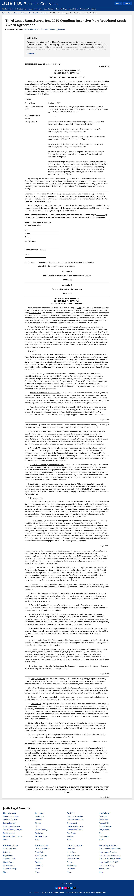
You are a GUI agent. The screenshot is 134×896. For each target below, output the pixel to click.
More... (5, 840)
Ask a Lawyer (20, 9)
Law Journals (104, 830)
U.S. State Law (41, 845)
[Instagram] (65, 888)
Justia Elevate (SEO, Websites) (110, 859)
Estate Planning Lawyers (12, 830)
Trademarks (72, 865)
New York (39, 865)
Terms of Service (71, 892)
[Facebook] (62, 888)
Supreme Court (9, 859)
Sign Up (127, 3)
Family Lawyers (9, 833)
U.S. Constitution (9, 849)
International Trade (74, 830)
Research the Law (35, 9)
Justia (4, 13)
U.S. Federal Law (10, 845)
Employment (72, 823)
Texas (37, 869)
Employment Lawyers (11, 826)
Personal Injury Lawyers (12, 836)
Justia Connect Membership (110, 849)
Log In (118, 3)
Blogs (101, 833)
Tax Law (70, 836)
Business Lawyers (10, 820)
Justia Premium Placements (109, 855)
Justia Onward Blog (106, 865)
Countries (71, 869)
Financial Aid (104, 823)
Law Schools (49, 9)
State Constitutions (42, 849)
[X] (74, 888)
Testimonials (104, 869)
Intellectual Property (75, 826)
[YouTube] (59, 888)
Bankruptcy (39, 816)
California (39, 859)
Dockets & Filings (10, 869)
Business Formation (75, 816)
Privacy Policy (84, 892)
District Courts (9, 865)
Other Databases (75, 845)
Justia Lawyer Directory (108, 852)
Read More (30, 53)
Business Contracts (20, 13)
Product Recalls (73, 859)
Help (62, 892)
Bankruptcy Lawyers (11, 816)
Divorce (38, 823)
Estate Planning (41, 830)
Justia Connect (33, 892)
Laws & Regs (61, 9)
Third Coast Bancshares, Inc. (38, 13)
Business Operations (75, 820)
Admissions (103, 820)
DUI (36, 826)
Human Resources (31, 29)
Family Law (39, 833)
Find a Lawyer (7, 9)
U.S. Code (6, 852)
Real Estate (71, 833)
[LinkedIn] (56, 888)
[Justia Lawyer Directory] (77, 888)
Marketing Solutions (88, 9)
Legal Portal (45, 892)
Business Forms (73, 855)
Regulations (8, 855)
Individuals (40, 813)
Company (55, 892)
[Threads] (68, 888)
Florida (37, 862)
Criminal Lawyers (10, 823)
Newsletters (73, 9)
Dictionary (103, 816)
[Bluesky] (71, 888)
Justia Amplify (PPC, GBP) (108, 862)
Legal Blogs (71, 852)
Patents (70, 862)
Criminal (38, 820)
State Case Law (41, 855)
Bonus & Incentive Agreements (53, 29)
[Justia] (12, 3)
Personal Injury (41, 836)
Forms (10, 13)
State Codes (39, 852)
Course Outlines (105, 826)
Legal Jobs (71, 849)
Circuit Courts (8, 862)
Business (71, 813)
